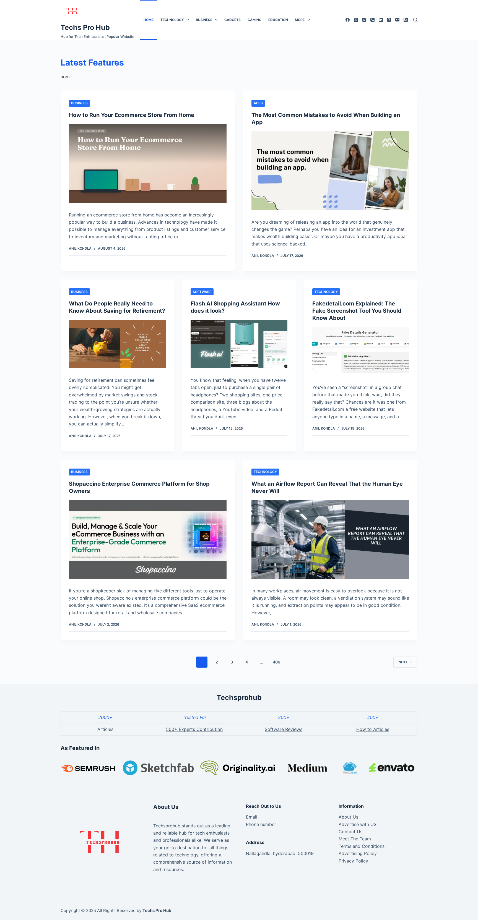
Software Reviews (283, 729)
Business (204, 20)
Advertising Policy (358, 853)
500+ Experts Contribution (194, 729)
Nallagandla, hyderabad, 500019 (280, 853)
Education (278, 20)
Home (149, 20)
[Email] (397, 20)
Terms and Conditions (362, 846)
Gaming (254, 20)
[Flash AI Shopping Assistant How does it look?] (239, 344)
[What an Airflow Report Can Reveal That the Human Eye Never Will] (330, 539)
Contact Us (350, 831)
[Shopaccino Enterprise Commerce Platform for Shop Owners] (148, 539)
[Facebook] (347, 20)
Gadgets (232, 20)
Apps (258, 103)
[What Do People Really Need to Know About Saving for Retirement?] (117, 344)
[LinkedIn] (381, 20)
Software (202, 292)
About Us (348, 817)
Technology (172, 20)
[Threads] (389, 20)
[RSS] (406, 20)
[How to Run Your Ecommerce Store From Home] (148, 163)
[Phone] (372, 20)
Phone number (261, 824)
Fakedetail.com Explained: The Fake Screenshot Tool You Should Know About (356, 310)
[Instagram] (364, 20)
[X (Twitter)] (356, 20)
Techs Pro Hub (85, 27)
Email (251, 817)
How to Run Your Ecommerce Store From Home (131, 115)
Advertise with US (357, 824)
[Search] (415, 20)
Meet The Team (355, 838)
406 (276, 662)
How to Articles (372, 729)
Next (403, 662)
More (300, 20)
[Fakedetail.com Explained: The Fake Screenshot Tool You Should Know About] (360, 351)
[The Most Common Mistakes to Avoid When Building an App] (330, 170)
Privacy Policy (353, 861)
